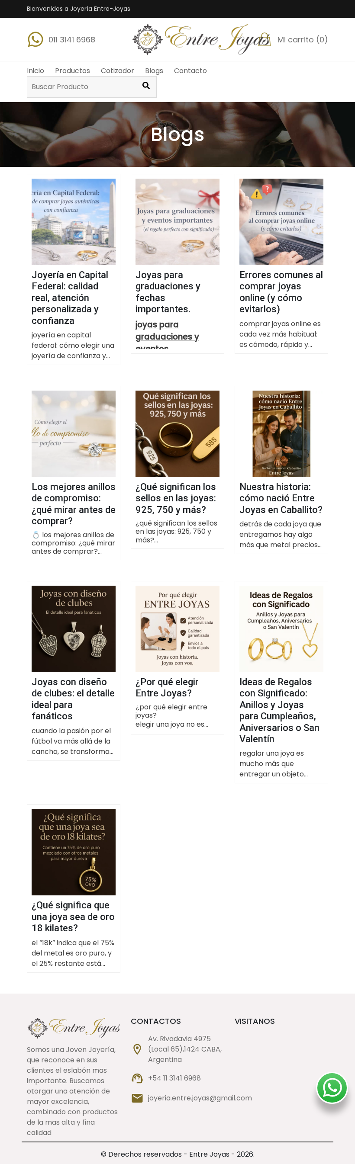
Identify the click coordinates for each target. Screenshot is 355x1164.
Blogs (154, 71)
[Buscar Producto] (146, 87)
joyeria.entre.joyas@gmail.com (200, 1098)
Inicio (35, 71)
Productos (72, 71)
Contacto (190, 71)
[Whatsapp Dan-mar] (332, 1089)
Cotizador (117, 71)
